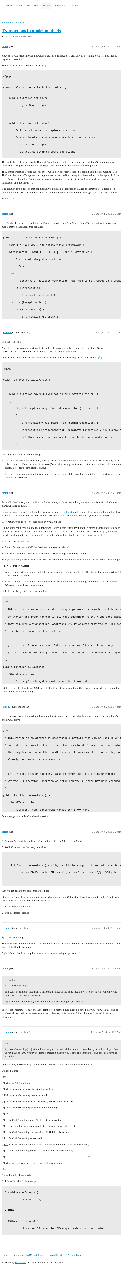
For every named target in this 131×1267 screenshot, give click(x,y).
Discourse (20, 1262)
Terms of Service (55, 1255)
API (28, 5)
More (75, 5)
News (9, 5)
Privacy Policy (75, 1255)
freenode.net (65, 512)
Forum (46, 5)
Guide (19, 5)
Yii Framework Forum (13, 22)
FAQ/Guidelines (34, 1255)
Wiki (36, 5)
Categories (17, 1255)
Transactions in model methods (31, 30)
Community (60, 5)
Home (5, 1255)
